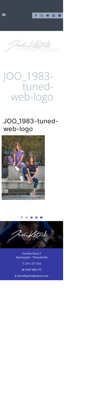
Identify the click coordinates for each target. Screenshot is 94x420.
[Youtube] (47, 15)
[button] (4, 14)
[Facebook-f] (36, 15)
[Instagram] (42, 15)
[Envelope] (59, 15)
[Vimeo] (53, 15)
